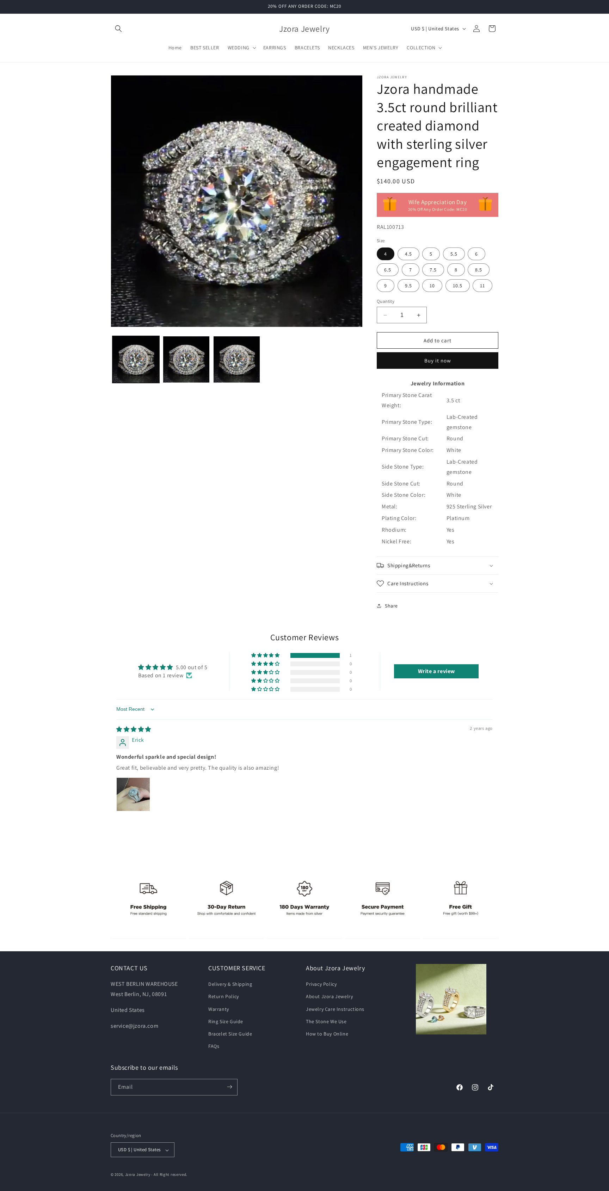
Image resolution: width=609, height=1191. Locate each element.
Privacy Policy (321, 984)
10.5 (457, 285)
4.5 (408, 254)
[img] (133, 729)
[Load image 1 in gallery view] (135, 359)
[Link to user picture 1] (133, 794)
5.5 (453, 254)
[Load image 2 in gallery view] (186, 359)
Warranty (218, 1009)
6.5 (387, 270)
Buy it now (437, 360)
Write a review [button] (436, 671)
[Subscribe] (229, 1087)
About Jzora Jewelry (329, 997)
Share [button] (391, 606)
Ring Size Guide (225, 1021)
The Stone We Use (326, 1021)
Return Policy (223, 997)
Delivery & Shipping (230, 984)
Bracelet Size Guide (230, 1034)
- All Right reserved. (169, 1174)
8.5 (478, 270)
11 (482, 285)
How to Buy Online (327, 1034)
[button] (118, 28)
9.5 (408, 285)
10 (432, 285)
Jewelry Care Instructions (335, 1009)
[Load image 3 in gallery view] (236, 359)
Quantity (385, 301)
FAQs (213, 1046)
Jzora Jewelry (137, 1174)
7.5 (433, 270)
